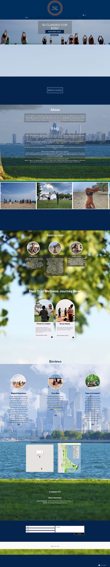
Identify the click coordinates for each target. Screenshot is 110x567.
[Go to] (52, 337)
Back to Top (55, 546)
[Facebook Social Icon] (83, 15)
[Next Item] (108, 195)
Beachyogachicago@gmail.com (57, 503)
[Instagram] (85, 15)
